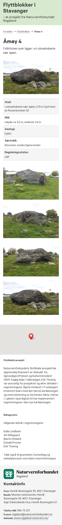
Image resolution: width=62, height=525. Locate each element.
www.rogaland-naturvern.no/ (31, 518)
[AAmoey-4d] (31, 237)
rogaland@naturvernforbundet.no (32, 514)
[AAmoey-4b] (31, 314)
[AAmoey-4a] (31, 198)
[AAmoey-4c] (31, 275)
